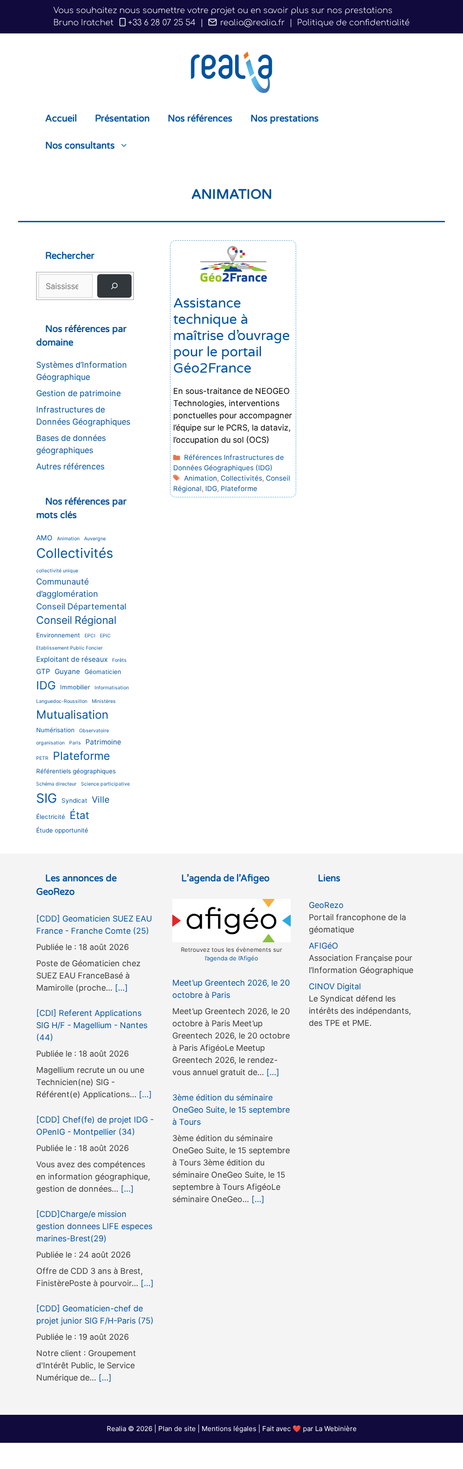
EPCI (90, 636)
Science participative (105, 784)
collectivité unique (57, 571)
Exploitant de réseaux (72, 659)
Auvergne (95, 539)
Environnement (58, 635)
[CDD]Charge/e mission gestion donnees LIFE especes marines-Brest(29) (94, 1226)
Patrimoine (103, 742)
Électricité (50, 816)
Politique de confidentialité (353, 22)
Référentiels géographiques (76, 771)
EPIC (105, 636)
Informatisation (111, 688)
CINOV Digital (335, 986)
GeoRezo (326, 905)
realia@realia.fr (251, 22)
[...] (121, 987)
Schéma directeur (56, 784)
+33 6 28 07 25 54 (162, 22)
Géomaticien (103, 671)
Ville (100, 799)
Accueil (61, 118)
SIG (46, 798)
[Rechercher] (114, 286)
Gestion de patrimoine (78, 393)
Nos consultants (80, 145)
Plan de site (177, 1428)
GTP (43, 671)
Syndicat (74, 800)
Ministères (104, 701)
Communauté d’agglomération (67, 587)
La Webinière (336, 1428)
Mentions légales (229, 1428)
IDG (211, 488)
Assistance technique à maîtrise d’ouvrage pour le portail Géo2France (231, 336)
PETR (42, 758)
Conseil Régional (76, 620)
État (79, 815)
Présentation (122, 118)
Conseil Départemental (81, 606)
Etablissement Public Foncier (69, 648)
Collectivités (241, 478)
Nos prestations (284, 118)
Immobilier (75, 687)
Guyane (67, 671)
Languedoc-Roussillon (61, 701)
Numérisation (55, 730)
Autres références (70, 466)
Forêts (119, 660)
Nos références (200, 118)
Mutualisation (72, 714)
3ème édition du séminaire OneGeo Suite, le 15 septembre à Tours (231, 1110)
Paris (75, 743)
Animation (200, 478)
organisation (50, 743)
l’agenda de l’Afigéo (231, 958)
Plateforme (239, 488)
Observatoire (94, 731)
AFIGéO (323, 945)
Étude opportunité (62, 830)
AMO (44, 537)
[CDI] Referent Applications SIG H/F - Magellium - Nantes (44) (91, 1025)
